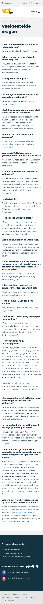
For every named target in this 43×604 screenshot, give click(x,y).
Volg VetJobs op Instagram (18, 578)
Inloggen (23, 3)
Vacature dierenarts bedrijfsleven (17, 557)
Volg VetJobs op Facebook (18, 572)
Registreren (35, 3)
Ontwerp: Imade (8, 600)
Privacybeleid (7, 597)
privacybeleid (8, 147)
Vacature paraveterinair (14, 553)
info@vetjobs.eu (23, 513)
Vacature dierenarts (12, 549)
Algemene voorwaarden (24, 597)
